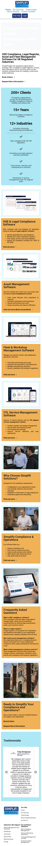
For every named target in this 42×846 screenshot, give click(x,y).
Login (25, 16)
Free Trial (16, 16)
